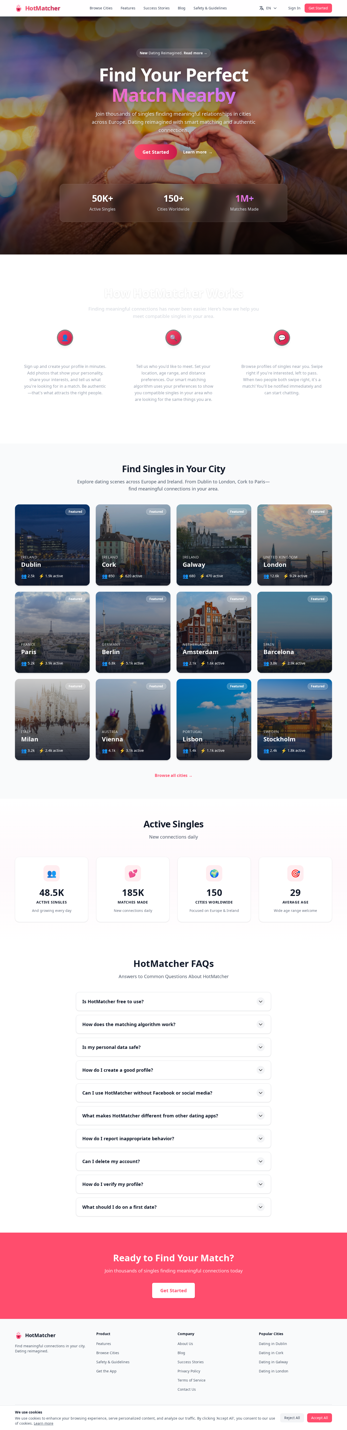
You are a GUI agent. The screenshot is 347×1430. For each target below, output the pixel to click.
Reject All (173, 752)
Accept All (173, 737)
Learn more (188, 723)
